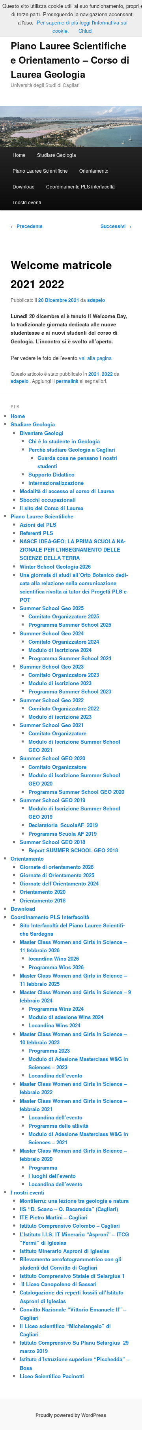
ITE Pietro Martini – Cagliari (54, 1217)
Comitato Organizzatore (57, 733)
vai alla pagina (95, 358)
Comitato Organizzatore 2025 (63, 616)
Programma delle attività (58, 1125)
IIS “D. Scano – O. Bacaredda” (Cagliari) (69, 1209)
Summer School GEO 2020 (52, 758)
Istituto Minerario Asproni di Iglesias (64, 1251)
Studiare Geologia (56, 154)
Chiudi (85, 30)
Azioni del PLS (38, 524)
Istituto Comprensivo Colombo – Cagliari (70, 1225)
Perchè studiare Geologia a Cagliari (71, 449)
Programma (42, 1167)
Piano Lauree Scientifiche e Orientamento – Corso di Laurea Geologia (70, 60)
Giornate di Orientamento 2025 (57, 875)
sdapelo (96, 299)
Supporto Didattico (51, 474)
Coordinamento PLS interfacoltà (80, 186)
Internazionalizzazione (56, 482)
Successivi (116, 226)
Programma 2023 (49, 1050)
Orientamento (93, 170)
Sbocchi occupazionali (48, 499)
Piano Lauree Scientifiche (40, 170)
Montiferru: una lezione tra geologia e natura (74, 1200)
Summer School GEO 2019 (52, 800)
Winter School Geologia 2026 (55, 566)
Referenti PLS (36, 533)
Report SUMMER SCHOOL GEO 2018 (73, 850)
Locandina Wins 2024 (54, 1025)
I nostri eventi (27, 202)
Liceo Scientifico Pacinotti (52, 1376)
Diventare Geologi (42, 433)
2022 (107, 373)
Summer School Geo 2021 (52, 725)
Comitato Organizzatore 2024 (63, 641)
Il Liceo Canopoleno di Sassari (58, 1284)
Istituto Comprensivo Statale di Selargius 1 (72, 1275)
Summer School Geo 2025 (52, 608)
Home (19, 154)
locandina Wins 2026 (53, 958)
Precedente (27, 226)
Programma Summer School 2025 (69, 624)
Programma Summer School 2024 (69, 658)
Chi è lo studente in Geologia (64, 441)
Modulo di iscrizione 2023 (60, 683)
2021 (93, 373)
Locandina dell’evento (55, 1075)
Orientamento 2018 (42, 900)
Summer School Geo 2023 (52, 666)
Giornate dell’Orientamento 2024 (59, 883)
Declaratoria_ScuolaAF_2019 (63, 825)
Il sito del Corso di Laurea (51, 508)
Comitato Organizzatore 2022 (63, 708)
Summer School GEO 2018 (52, 842)
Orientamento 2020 (42, 891)
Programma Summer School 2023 (69, 691)
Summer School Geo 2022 (52, 700)
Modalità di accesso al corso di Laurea (67, 491)
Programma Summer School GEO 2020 (76, 791)
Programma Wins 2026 (56, 967)
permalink (67, 380)
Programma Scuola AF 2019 (62, 833)
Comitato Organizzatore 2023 (63, 674)
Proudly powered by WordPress (71, 1415)
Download (24, 186)
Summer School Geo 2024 (52, 633)
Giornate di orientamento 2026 (56, 866)
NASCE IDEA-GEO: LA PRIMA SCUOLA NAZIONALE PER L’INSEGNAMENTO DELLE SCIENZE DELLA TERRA (72, 549)
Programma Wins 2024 (56, 1008)
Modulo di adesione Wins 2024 (65, 1017)
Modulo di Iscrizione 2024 (60, 650)
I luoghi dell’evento (52, 1175)
